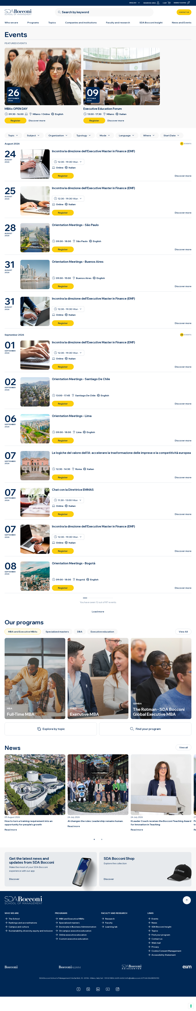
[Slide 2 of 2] (102, 839)
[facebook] (78, 989)
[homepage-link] (18, 12)
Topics (52, 22)
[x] (88, 989)
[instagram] (117, 989)
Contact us (184, 12)
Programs (33, 22)
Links (151, 913)
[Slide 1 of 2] (94, 839)
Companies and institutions (81, 22)
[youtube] (108, 989)
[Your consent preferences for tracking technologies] (191, 1006)
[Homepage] (23, 900)
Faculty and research (118, 22)
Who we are (11, 22)
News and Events (181, 22)
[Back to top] (186, 900)
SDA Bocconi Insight (151, 22)
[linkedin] (98, 989)
